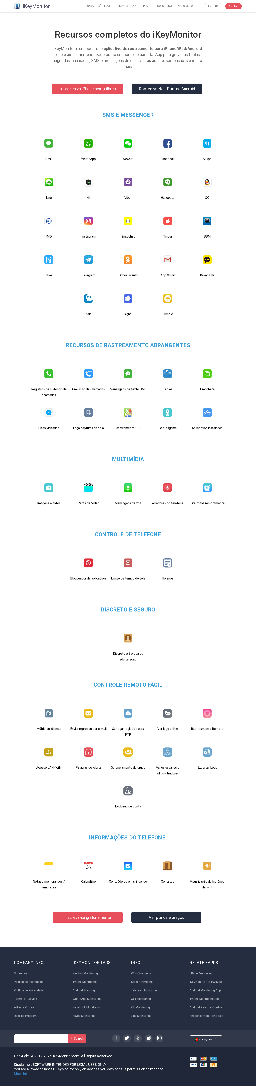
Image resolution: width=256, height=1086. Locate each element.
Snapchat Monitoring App (206, 1015)
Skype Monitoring (84, 1015)
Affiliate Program (25, 1007)
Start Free (233, 6)
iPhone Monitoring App (205, 998)
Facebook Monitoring (87, 1007)
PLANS (147, 5)
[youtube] (138, 1038)
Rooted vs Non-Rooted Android (167, 88)
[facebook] (116, 1038)
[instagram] (159, 1038)
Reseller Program (25, 1015)
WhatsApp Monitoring (87, 998)
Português (206, 1039)
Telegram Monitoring (144, 990)
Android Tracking (84, 990)
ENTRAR (213, 6)
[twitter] (127, 1038)
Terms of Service (25, 998)
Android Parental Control (206, 1007)
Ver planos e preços (166, 917)
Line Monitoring (141, 1015)
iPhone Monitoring (85, 981)
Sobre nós (21, 973)
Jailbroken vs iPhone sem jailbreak (87, 88)
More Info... (23, 1074)
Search (78, 1038)
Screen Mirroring (142, 981)
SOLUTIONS (164, 5)
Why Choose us (141, 973)
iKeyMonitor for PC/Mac (206, 981)
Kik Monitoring (140, 1007)
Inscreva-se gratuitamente (87, 917)
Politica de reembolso (28, 981)
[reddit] (149, 1038)
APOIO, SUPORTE (187, 5)
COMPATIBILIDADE (126, 5)
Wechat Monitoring (85, 973)
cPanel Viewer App (202, 973)
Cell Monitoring (141, 998)
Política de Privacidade (29, 990)
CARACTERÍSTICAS (98, 5)
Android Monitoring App (205, 990)
